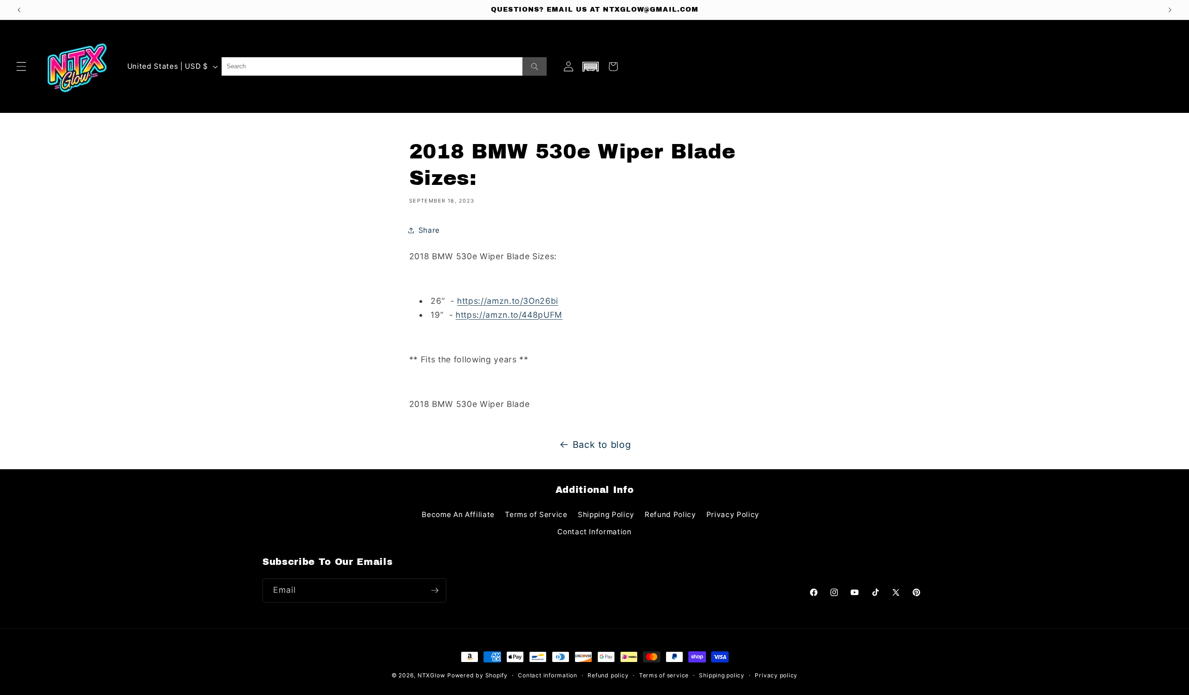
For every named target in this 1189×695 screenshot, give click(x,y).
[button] (21, 66)
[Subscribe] (435, 590)
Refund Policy (670, 514)
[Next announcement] (1170, 10)
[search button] (535, 66)
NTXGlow (431, 675)
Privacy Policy (732, 514)
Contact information (547, 675)
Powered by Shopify (477, 675)
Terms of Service (536, 514)
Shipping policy (722, 675)
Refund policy (608, 675)
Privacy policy (776, 675)
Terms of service (664, 675)
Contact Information (594, 531)
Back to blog (602, 444)
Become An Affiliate (458, 514)
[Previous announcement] (19, 10)
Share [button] (429, 230)
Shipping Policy (606, 514)
